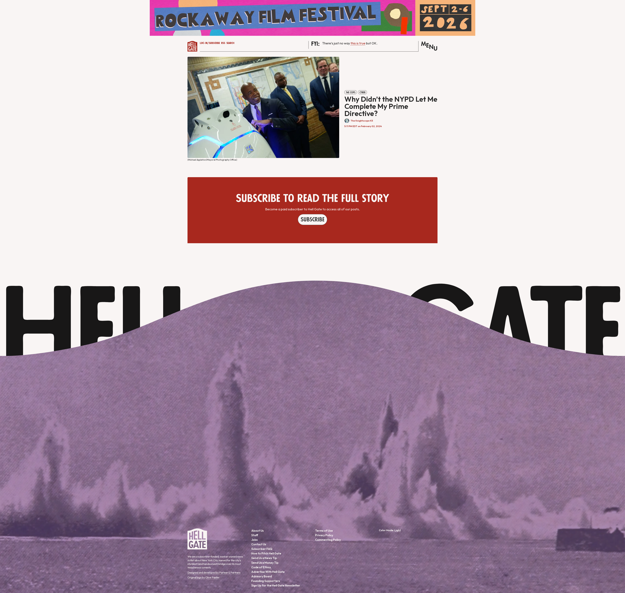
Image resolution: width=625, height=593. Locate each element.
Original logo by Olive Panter (204, 577)
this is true (358, 43)
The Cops (350, 92)
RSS (223, 43)
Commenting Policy (328, 540)
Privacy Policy (324, 535)
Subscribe (214, 43)
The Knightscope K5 (362, 120)
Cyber (362, 92)
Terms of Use (324, 530)
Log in (203, 43)
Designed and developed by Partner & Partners (214, 572)
